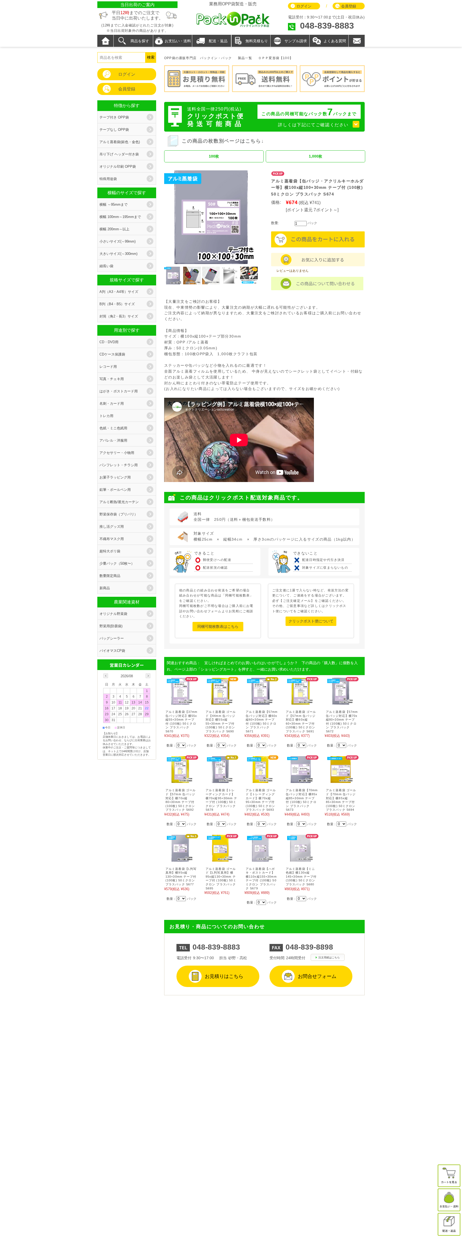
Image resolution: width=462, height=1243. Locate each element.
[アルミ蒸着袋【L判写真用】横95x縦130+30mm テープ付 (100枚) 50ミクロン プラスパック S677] (180, 859)
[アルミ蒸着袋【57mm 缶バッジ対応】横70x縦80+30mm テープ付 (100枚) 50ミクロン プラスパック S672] (340, 702)
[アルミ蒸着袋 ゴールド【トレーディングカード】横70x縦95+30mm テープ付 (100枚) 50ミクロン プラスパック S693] (260, 780)
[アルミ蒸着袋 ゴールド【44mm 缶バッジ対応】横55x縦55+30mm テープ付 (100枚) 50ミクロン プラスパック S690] (220, 702)
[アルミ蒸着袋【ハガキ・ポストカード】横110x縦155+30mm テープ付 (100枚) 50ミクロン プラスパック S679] (260, 859)
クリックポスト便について (310, 621)
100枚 (214, 156)
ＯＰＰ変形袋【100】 (275, 58)
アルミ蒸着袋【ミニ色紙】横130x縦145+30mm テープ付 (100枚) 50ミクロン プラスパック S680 (301, 876)
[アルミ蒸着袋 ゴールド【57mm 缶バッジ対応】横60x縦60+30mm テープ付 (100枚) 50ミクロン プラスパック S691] (300, 702)
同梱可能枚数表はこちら (217, 626)
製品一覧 (245, 58)
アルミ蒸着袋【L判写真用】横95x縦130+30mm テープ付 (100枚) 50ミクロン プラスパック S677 (181, 876)
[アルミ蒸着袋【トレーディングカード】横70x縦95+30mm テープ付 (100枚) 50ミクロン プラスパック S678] (220, 780)
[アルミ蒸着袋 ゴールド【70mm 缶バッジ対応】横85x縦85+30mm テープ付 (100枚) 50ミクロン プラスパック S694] (340, 780)
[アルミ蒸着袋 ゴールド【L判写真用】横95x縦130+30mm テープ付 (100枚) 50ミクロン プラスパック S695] (220, 859)
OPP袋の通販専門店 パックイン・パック (198, 58)
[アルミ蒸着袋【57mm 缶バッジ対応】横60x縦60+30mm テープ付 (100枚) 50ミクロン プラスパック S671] (260, 702)
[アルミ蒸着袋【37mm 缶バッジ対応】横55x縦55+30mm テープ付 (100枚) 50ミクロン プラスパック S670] (180, 702)
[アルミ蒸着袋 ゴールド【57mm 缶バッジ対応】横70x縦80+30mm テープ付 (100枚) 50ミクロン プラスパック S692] (180, 780)
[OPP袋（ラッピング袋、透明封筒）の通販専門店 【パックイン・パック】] (233, 26)
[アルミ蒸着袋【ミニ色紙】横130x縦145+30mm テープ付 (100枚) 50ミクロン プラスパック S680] (300, 859)
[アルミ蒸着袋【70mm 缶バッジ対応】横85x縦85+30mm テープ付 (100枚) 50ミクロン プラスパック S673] (300, 780)
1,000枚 (315, 156)
